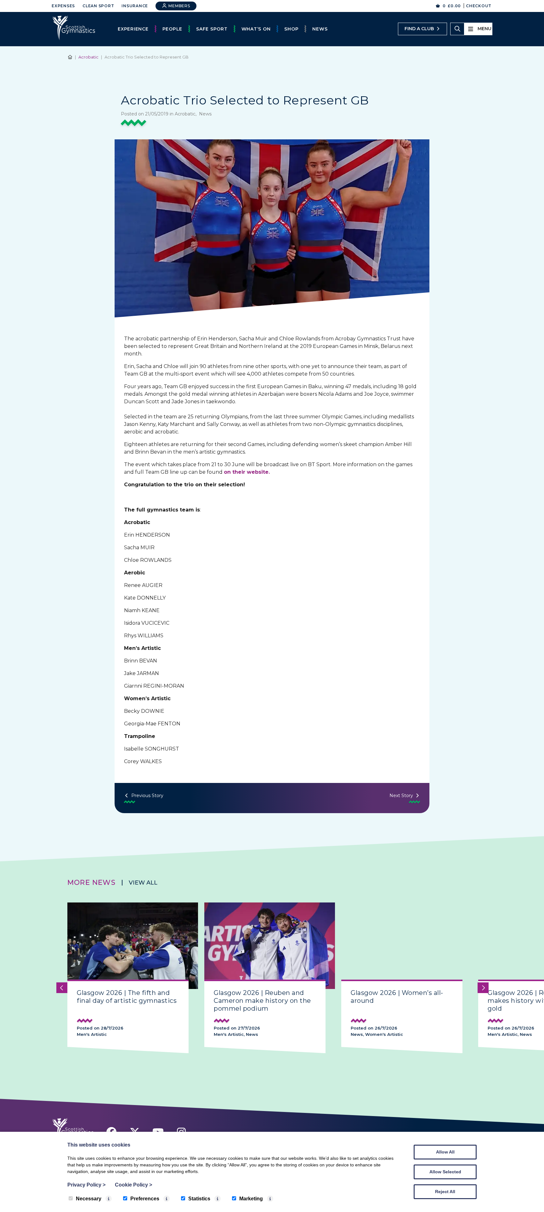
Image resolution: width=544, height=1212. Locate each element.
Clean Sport (98, 5)
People (172, 29)
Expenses (63, 5)
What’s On (256, 29)
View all (143, 882)
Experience (133, 29)
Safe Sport (212, 29)
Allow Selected (445, 1171)
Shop (291, 29)
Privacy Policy (86, 1184)
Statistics (199, 1198)
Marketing (251, 1198)
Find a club (419, 28)
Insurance (135, 5)
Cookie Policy (133, 1184)
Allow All (445, 1151)
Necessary (88, 1198)
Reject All (445, 1191)
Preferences (144, 1198)
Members (178, 5)
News (319, 29)
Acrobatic (88, 56)
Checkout (478, 5)
